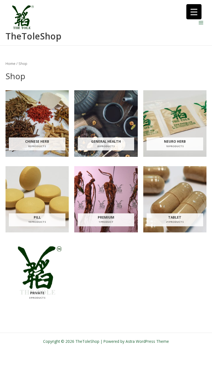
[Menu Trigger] (194, 11)
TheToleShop (33, 36)
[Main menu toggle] (201, 22)
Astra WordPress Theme (147, 341)
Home (10, 63)
